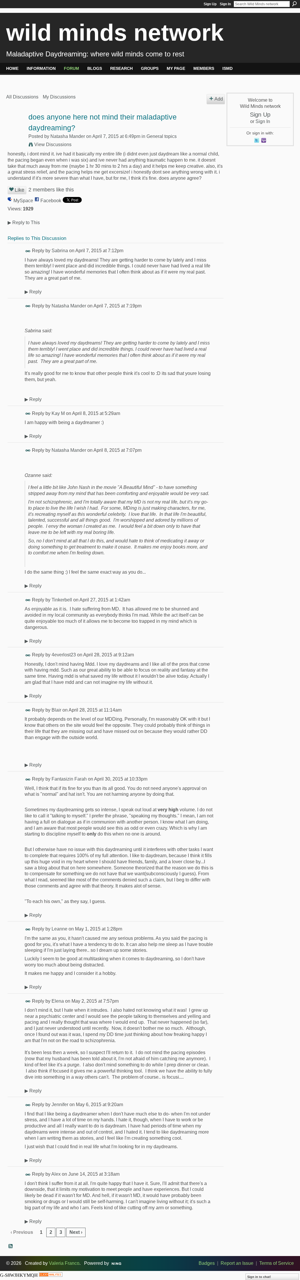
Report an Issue (237, 1263)
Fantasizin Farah (69, 778)
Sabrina (60, 250)
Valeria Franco (64, 1263)
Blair (56, 710)
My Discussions (59, 96)
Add (218, 98)
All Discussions (22, 96)
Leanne (59, 928)
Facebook (50, 200)
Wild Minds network (115, 33)
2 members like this (51, 190)
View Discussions (52, 144)
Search (294, 3)
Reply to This (24, 222)
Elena (58, 1001)
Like (19, 190)
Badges (207, 1263)
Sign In (225, 4)
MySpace (23, 200)
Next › (75, 1232)
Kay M (58, 413)
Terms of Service (276, 1263)
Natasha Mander (67, 136)
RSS (10, 1246)
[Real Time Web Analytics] (50, 1275)
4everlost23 (64, 654)
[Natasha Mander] (15, 128)
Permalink (28, 251)
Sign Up (210, 4)
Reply (33, 291)
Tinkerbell (62, 599)
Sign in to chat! (259, 1277)
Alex (56, 1174)
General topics (161, 136)
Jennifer (60, 1104)
